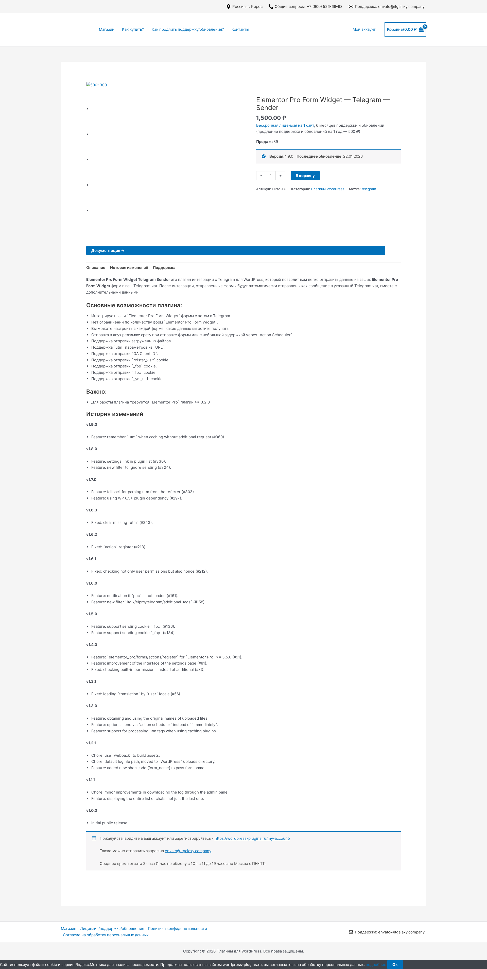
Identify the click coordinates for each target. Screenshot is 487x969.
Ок (395, 964)
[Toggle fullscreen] (271, 86)
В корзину (305, 175)
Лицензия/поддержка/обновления (112, 928)
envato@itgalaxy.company (188, 850)
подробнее (376, 964)
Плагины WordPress (327, 189)
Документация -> (108, 250)
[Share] (260, 86)
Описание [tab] (95, 267)
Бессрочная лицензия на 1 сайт (285, 125)
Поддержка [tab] (164, 267)
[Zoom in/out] (282, 86)
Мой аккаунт (364, 29)
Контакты (240, 29)
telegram (369, 189)
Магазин (106, 29)
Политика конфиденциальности (177, 928)
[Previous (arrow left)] (249, 93)
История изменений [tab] (129, 267)
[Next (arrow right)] (260, 93)
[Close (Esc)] (249, 86)
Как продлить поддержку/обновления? (188, 29)
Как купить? (133, 29)
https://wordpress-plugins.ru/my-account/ (252, 838)
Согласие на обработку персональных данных (106, 934)
